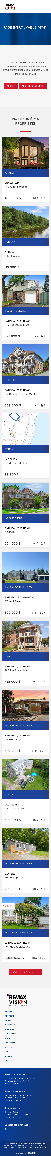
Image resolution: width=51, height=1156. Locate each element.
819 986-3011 (14, 1117)
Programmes (11, 1043)
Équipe (8, 1020)
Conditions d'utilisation (37, 1147)
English (8, 1060)
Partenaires (10, 1034)
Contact (9, 1056)
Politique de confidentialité (14, 1147)
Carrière (9, 1047)
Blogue (8, 1051)
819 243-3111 (14, 1084)
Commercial (10, 1025)
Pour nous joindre (33, 86)
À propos (9, 1029)
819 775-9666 (15, 1100)
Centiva (31, 1153)
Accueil (11, 86)
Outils (8, 1038)
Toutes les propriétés (25, 972)
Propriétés (10, 1016)
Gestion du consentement (25, 1149)
